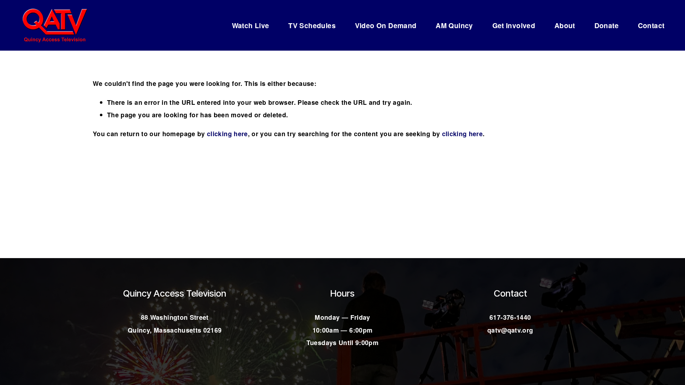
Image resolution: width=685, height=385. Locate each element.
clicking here (227, 133)
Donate (606, 25)
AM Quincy (454, 25)
